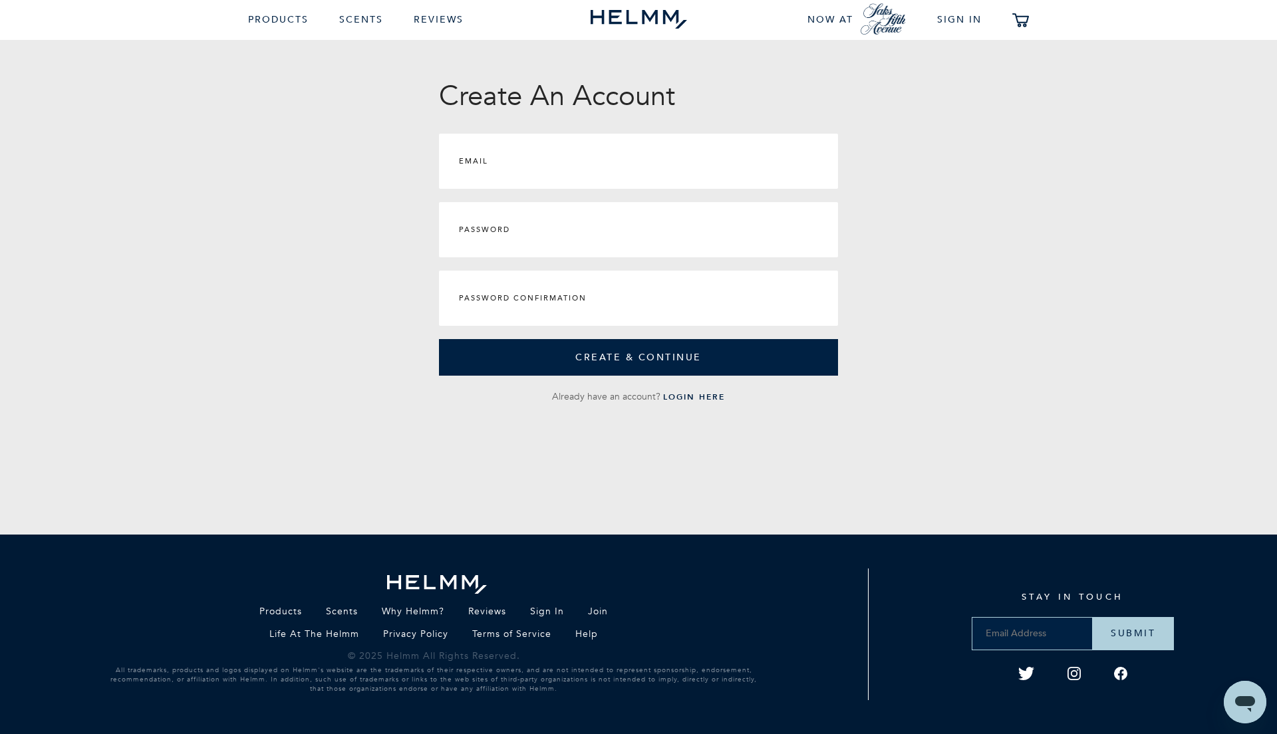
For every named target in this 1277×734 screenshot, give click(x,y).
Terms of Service (511, 634)
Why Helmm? (413, 611)
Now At (830, 19)
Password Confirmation (523, 298)
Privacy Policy (415, 634)
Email (473, 161)
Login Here (694, 397)
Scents (361, 19)
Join (598, 611)
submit (1133, 633)
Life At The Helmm (314, 634)
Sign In (959, 19)
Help (586, 634)
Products (278, 19)
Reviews (439, 19)
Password (484, 229)
